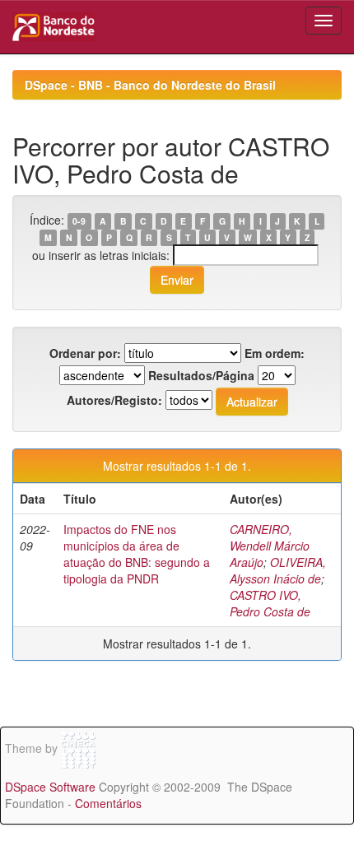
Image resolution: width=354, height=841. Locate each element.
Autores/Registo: (114, 400)
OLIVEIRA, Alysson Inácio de (278, 570)
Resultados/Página (201, 375)
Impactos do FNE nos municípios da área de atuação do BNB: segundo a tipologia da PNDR (136, 554)
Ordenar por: (85, 353)
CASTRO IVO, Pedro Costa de (270, 603)
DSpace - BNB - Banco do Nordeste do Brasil (150, 85)
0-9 (79, 221)
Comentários (108, 803)
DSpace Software (50, 786)
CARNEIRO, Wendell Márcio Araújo (270, 545)
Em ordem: (275, 353)
